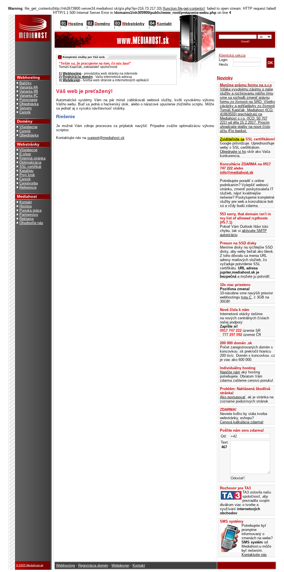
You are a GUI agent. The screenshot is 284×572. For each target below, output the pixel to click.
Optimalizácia (30, 162)
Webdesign (71, 80)
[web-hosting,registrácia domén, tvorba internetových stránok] (32, 73)
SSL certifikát (30, 166)
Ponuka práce (30, 210)
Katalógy (26, 171)
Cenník (25, 112)
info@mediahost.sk (236, 172)
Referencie (28, 187)
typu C (246, 297)
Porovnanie (28, 100)
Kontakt (25, 202)
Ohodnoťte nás (31, 223)
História (25, 206)
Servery (25, 108)
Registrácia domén (78, 77)
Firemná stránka (32, 158)
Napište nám (230, 372)
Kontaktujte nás (254, 555)
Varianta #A (28, 87)
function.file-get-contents (184, 8)
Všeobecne (28, 127)
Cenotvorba (28, 183)
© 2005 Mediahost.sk (29, 565)
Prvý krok (27, 175)
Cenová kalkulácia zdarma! (241, 422)
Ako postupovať (232, 397)
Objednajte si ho (233, 152)
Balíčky (25, 83)
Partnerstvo (28, 214)
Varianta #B (28, 91)
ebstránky (133, 23)
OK (270, 63)
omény (102, 23)
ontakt (164, 23)
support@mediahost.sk (106, 138)
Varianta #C (28, 95)
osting (75, 23)
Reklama (26, 219)
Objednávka (29, 104)
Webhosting (72, 73)
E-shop (25, 154)
